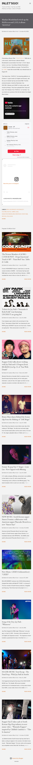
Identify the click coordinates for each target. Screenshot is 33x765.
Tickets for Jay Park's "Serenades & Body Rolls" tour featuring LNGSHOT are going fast (15, 312)
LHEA (17, 211)
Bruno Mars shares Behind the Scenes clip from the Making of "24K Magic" (16, 418)
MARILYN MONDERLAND (19, 201)
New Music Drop (20, 214)
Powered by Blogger (17, 758)
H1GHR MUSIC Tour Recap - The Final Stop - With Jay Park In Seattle (15, 673)
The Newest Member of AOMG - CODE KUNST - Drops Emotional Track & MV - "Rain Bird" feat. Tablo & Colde (16, 258)
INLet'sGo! (10, 3)
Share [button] (4, 218)
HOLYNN (4, 211)
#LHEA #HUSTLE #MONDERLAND (12, 198)
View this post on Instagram (11, 183)
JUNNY (13, 211)
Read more (27, 279)
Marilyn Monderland (8, 214)
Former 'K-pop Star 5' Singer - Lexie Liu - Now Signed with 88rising (15, 468)
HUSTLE (9, 211)
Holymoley (12, 209)
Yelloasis (10, 216)
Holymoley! (20, 209)
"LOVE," (5, 69)
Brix (7, 209)
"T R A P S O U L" (20, 58)
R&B (27, 214)
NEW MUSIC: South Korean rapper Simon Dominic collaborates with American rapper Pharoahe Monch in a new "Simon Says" (16, 521)
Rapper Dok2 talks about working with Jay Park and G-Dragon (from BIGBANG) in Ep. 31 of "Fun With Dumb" (15, 366)
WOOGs (4, 216)
